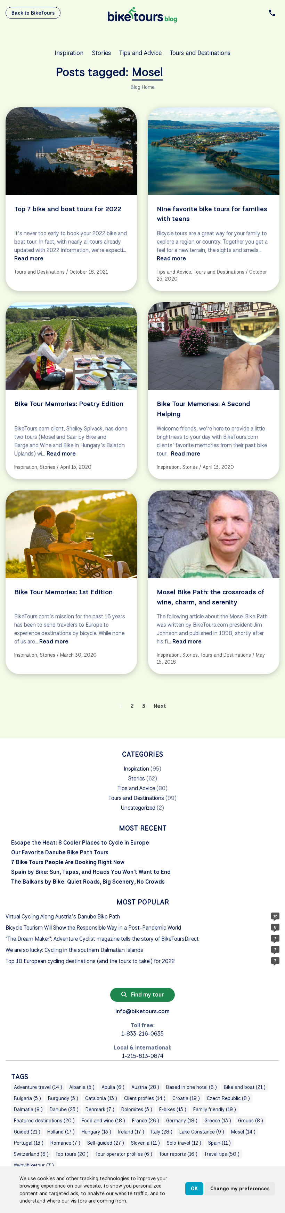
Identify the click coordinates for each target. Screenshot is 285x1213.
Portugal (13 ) (28, 1143)
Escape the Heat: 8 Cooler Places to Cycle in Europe (80, 842)
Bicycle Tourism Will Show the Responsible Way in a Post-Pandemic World (93, 927)
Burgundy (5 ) (63, 1098)
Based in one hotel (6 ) (191, 1087)
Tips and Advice (140, 52)
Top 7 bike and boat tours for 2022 (67, 208)
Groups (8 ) (250, 1120)
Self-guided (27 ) (105, 1143)
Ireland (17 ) (131, 1132)
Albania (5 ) (82, 1087)
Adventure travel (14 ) (38, 1087)
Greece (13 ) (217, 1120)
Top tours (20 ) (72, 1154)
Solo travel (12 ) (184, 1143)
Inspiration (69, 52)
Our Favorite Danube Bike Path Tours (59, 852)
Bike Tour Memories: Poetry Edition (68, 403)
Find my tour (147, 994)
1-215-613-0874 (142, 1056)
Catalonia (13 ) (101, 1098)
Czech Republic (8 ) (228, 1098)
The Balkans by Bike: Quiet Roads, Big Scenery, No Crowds (88, 881)
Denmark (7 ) (100, 1109)
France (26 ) (145, 1120)
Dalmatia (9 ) (28, 1109)
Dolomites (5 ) (136, 1109)
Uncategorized (138, 807)
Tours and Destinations (200, 52)
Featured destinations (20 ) (44, 1120)
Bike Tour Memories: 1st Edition (63, 591)
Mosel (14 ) (243, 1132)
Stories (101, 52)
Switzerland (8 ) (31, 1154)
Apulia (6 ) (112, 1087)
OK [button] (194, 1188)
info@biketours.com (142, 1011)
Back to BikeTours (33, 13)
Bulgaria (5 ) (27, 1098)
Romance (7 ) (65, 1143)
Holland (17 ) (61, 1132)
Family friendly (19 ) (214, 1109)
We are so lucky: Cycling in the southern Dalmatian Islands (74, 950)
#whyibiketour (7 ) (34, 1165)
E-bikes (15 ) (172, 1109)
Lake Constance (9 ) (201, 1132)
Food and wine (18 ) (103, 1120)
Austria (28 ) (145, 1087)
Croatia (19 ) (186, 1098)
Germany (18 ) (181, 1120)
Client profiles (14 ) (144, 1098)
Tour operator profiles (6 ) (124, 1154)
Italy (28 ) (161, 1132)
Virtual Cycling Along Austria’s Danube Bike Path (63, 916)
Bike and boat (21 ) (245, 1087)
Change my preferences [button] (240, 1188)
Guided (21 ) (27, 1132)
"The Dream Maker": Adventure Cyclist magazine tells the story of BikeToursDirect (102, 939)
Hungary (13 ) (96, 1132)
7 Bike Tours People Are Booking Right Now (67, 862)
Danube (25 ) (64, 1109)
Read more (28, 258)
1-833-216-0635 (142, 1033)
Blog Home (143, 87)
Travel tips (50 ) (221, 1154)
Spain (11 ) (219, 1143)
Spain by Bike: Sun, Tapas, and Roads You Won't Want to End (91, 872)
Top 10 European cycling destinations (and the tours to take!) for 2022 (90, 961)
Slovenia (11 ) (145, 1143)
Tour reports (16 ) (178, 1154)
